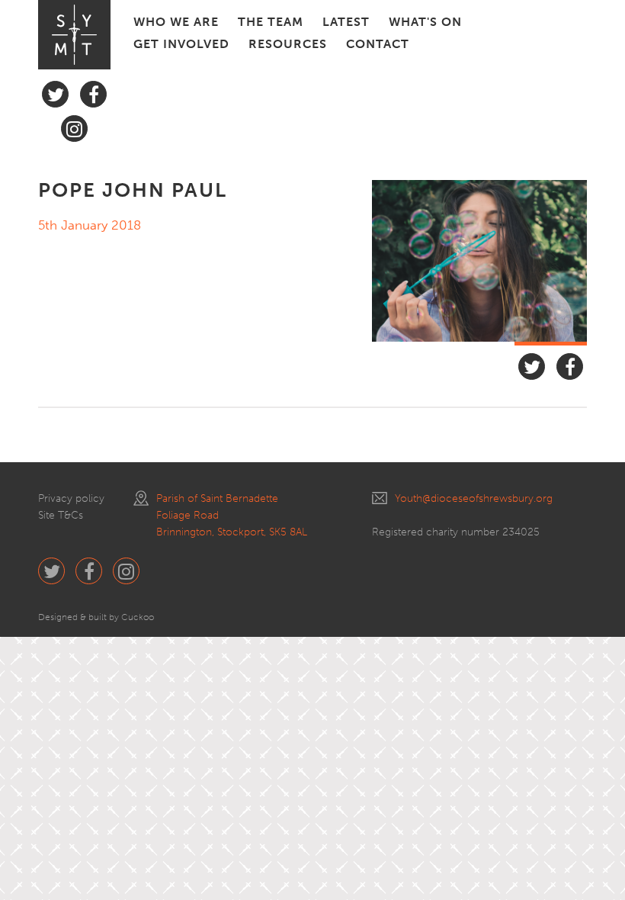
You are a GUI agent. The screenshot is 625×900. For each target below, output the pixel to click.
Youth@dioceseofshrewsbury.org (474, 498)
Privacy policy (71, 498)
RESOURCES (287, 44)
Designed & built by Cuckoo (96, 617)
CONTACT (377, 44)
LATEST (346, 21)
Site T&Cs (60, 515)
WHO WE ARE (176, 21)
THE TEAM (270, 21)
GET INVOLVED (181, 44)
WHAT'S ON (425, 21)
